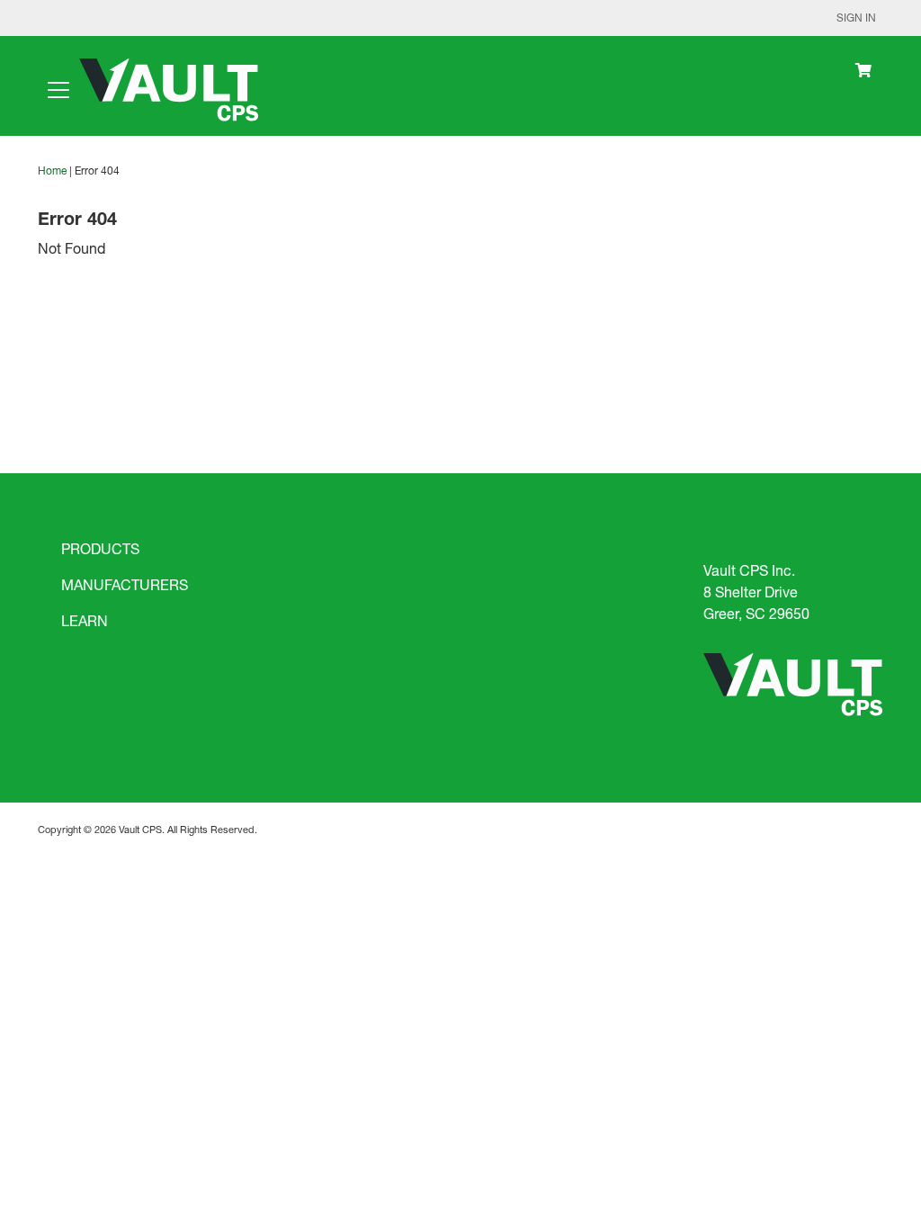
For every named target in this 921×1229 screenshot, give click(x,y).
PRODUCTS (100, 548)
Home (52, 170)
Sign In (856, 17)
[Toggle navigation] (58, 90)
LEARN (84, 620)
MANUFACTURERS (124, 584)
